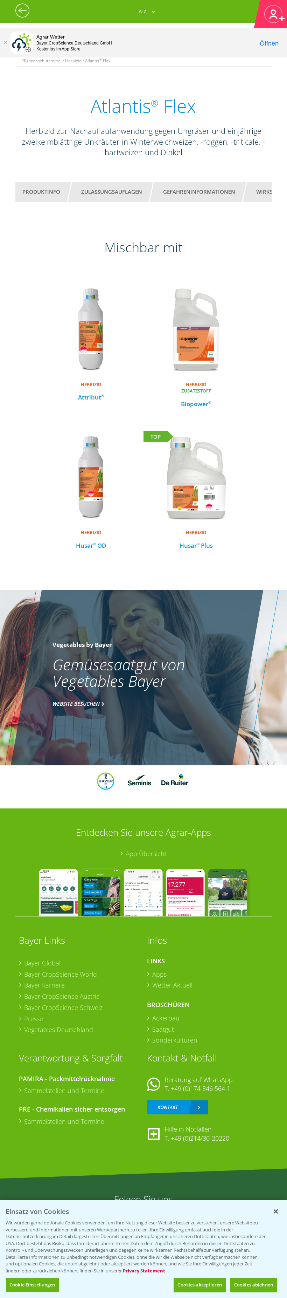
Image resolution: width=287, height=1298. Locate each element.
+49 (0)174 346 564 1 (200, 1088)
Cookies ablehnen (253, 1285)
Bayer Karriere (44, 985)
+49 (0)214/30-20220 (200, 1138)
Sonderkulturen (174, 1040)
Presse (33, 1019)
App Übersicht (146, 853)
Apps (159, 974)
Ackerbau (166, 1018)
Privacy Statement (144, 1271)
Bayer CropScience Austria (62, 996)
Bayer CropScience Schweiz (63, 1007)
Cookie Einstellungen (32, 1285)
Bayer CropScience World (60, 974)
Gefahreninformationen (199, 191)
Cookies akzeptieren (199, 1285)
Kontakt (168, 1107)
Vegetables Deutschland (58, 1029)
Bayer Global (42, 963)
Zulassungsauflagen (111, 191)
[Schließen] (5, 43)
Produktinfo (41, 191)
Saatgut (163, 1029)
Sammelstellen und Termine (64, 1090)
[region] (143, 1249)
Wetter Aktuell (172, 985)
